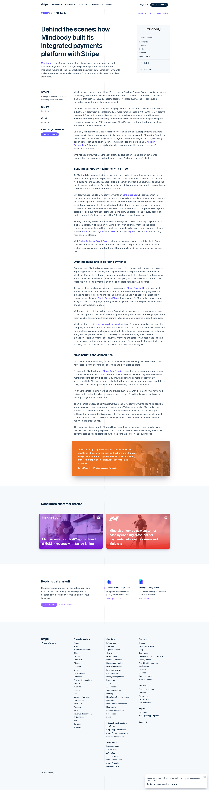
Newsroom (143, 696)
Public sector (111, 714)
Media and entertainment (117, 703)
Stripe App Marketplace (116, 729)
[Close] (204, 777)
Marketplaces (112, 673)
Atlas (76, 646)
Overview (142, 13)
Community (144, 653)
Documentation (112, 746)
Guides (142, 643)
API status (110, 753)
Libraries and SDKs (114, 759)
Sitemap (142, 673)
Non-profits (111, 707)
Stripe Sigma (79, 717)
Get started (48, 604)
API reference (145, 598)
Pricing (109, 4)
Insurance (110, 700)
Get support (144, 712)
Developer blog (112, 766)
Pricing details (112, 598)
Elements (78, 676)
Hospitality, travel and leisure (118, 697)
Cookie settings (146, 676)
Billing (76, 653)
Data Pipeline (79, 673)
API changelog (112, 756)
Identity (77, 683)
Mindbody (46, 63)
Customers (46, 12)
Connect (77, 666)
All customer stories (159, 13)
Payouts (77, 707)
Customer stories (146, 646)
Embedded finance (114, 659)
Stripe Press (144, 699)
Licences (143, 669)
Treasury (77, 727)
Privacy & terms (145, 659)
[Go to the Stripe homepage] (44, 639)
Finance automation (114, 663)
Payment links (80, 700)
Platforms (110, 680)
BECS (85, 231)
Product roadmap (146, 689)
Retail (108, 717)
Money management (115, 676)
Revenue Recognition (83, 714)
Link (75, 693)
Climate (77, 663)
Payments (78, 703)
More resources (145, 679)
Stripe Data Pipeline (113, 371)
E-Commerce (111, 656)
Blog (141, 649)
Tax (75, 720)
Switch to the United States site (161, 784)
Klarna (149, 231)
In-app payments (113, 670)
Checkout (78, 659)
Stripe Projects (112, 763)
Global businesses (114, 666)
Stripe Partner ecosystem (117, 733)
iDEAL (114, 231)
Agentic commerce (114, 649)
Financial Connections (83, 680)
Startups (110, 646)
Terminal (77, 724)
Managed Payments (82, 697)
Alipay (131, 231)
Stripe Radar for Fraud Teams (94, 241)
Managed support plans (149, 715)
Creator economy (113, 690)
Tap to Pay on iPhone (108, 298)
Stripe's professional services (108, 324)
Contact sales (158, 4)
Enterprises (111, 643)
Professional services (115, 710)
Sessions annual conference (151, 656)
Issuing (77, 690)
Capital (77, 656)
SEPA (103, 231)
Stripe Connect (130, 194)
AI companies (112, 687)
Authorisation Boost (82, 649)
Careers (142, 692)
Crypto (77, 670)
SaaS (108, 683)
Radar (76, 710)
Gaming (109, 693)
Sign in (143, 4)
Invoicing (77, 687)
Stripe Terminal (135, 288)
